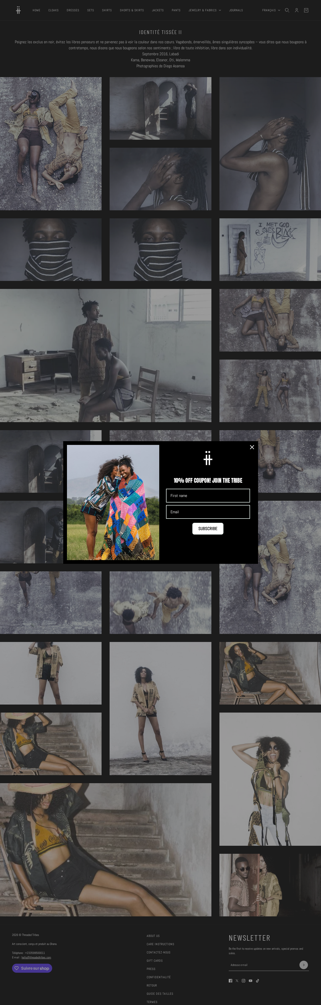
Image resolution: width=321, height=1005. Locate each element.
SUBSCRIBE (207, 528)
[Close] (252, 447)
